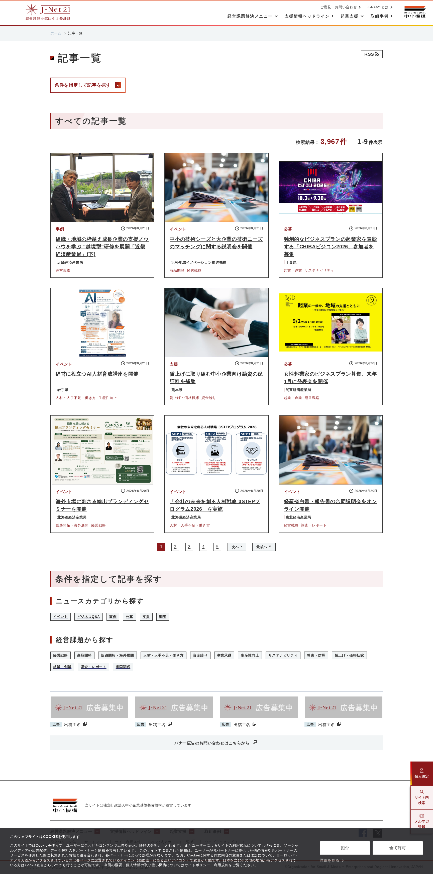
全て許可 (397, 848)
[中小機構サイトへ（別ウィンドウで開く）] (415, 12)
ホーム (55, 33)
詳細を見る (329, 860)
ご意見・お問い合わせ (338, 7)
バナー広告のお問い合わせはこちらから (212, 743)
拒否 (345, 848)
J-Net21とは (378, 7)
